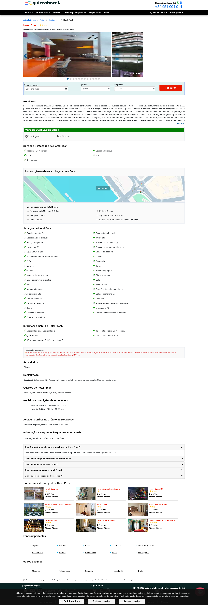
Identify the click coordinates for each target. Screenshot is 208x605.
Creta (140, 571)
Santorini (89, 571)
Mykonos (36, 571)
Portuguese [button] (175, 12)
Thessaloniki (117, 571)
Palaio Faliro (37, 552)
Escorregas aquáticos (75, 12)
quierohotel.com (29, 20)
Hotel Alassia (51, 520)
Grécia (42, 20)
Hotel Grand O (156, 489)
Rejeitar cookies (101, 601)
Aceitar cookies (132, 601)
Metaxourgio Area (146, 545)
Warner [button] (56, 12)
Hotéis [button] (28, 12)
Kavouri (62, 545)
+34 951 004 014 (168, 7)
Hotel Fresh (68, 20)
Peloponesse (64, 571)
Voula (114, 552)
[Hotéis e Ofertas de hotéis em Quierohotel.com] (42, 3)
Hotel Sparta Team (105, 520)
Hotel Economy (52, 489)
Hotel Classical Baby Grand (162, 520)
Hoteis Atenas (54, 20)
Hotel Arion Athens (158, 504)
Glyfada (35, 545)
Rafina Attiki (90, 552)
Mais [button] (106, 12)
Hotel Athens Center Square (58, 504)
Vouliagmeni (143, 552)
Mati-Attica (116, 545)
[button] (68, 79)
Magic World (95, 12)
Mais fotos (135, 73)
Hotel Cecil (102, 504)
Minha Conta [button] (159, 13)
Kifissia (88, 545)
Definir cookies (72, 601)
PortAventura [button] (42, 12)
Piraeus (62, 552)
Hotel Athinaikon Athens (108, 489)
